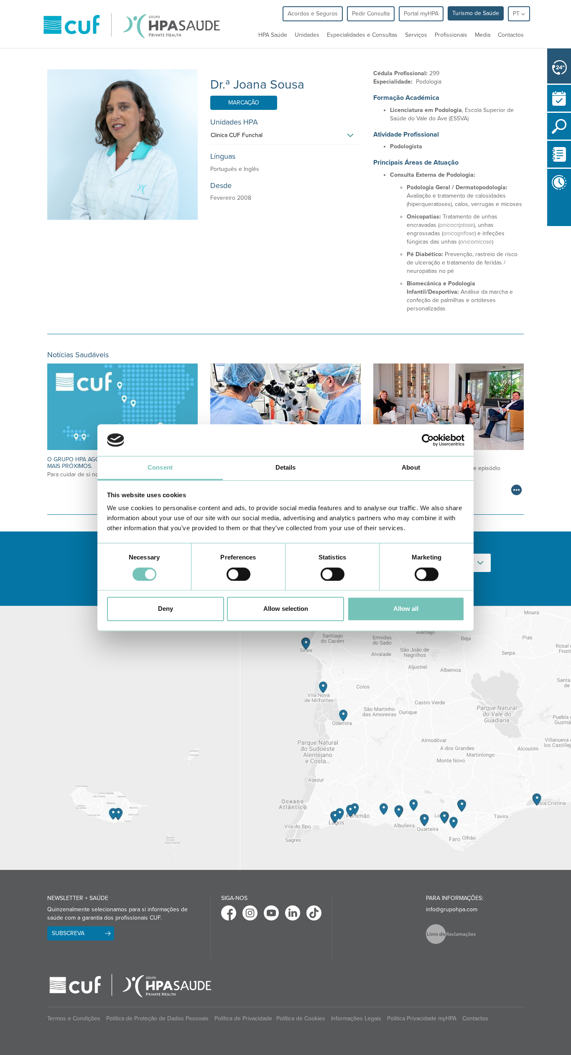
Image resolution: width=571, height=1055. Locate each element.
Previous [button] (549, 228)
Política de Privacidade (243, 1018)
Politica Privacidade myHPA (421, 1018)
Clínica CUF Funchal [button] (237, 135)
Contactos (511, 34)
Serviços (416, 34)
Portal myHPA (421, 13)
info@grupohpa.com (451, 909)
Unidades (307, 34)
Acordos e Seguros (313, 13)
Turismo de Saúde (475, 13)
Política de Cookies (300, 1018)
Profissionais (451, 34)
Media (482, 34)
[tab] (285, 137)
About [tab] (411, 467)
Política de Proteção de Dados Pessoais (157, 1018)
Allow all (405, 609)
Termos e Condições (73, 1018)
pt (517, 13)
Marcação (243, 102)
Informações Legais (356, 1018)
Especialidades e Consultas (362, 34)
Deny (165, 609)
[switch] (238, 574)
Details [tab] (285, 467)
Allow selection (285, 609)
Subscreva (68, 933)
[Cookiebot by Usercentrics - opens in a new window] (427, 440)
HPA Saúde (272, 34)
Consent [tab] (160, 467)
